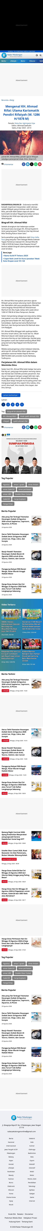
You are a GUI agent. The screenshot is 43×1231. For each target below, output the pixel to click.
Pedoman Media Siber (13, 1218)
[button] (4, 61)
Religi (12, 100)
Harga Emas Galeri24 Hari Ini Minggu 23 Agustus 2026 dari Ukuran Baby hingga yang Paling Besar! (15, 874)
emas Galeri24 (8, 489)
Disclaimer (29, 1214)
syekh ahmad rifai (20, 421)
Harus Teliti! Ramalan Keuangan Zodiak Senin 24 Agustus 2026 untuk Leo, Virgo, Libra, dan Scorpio (15, 537)
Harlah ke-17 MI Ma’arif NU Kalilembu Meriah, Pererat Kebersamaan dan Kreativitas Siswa (32, 625)
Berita (3, 61)
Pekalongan (11, 1153)
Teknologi (32, 1186)
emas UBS (7, 494)
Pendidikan (32, 1183)
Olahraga (32, 1149)
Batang (11, 1157)
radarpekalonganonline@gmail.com (21, 1131)
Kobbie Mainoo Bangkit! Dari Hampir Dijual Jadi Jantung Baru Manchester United (31, 656)
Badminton (32, 1153)
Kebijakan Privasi (30, 1218)
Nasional (11, 1142)
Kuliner (32, 1146)
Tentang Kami (27, 1222)
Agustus (6, 484)
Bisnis (23, 61)
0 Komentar (8, 164)
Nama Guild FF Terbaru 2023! (16, 255)
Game (32, 1197)
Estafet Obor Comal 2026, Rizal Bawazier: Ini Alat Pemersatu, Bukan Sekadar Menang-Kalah (14, 852)
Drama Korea (11, 1197)
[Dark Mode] (37, 55)
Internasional (11, 1146)
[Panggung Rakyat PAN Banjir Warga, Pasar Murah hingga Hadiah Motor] (36, 573)
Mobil (32, 1172)
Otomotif (32, 1168)
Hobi (32, 1142)
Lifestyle (13, 61)
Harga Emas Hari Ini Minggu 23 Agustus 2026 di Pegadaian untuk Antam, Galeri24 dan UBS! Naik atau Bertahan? (16, 892)
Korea (11, 1194)
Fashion (11, 1179)
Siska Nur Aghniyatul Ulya (25, 123)
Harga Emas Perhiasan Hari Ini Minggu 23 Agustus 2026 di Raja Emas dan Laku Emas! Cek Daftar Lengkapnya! (15, 942)
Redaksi (20, 1214)
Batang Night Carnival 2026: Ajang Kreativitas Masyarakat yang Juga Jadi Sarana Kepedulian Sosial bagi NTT (14, 835)
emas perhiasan (25, 489)
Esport (32, 1161)
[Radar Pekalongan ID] (11, 55)
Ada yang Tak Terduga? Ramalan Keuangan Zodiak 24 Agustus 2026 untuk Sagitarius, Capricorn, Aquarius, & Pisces (16, 520)
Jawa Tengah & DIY (9, 859)
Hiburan (32, 61)
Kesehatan (11, 1172)
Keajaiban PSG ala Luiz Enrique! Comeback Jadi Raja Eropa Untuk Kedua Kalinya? (10, 655)
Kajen (11, 1161)
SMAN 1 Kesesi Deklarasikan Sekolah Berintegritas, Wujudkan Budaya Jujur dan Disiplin (10, 626)
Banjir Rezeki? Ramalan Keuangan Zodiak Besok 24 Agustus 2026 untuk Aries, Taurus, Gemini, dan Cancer (13, 555)
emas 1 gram (19, 484)
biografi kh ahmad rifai (16, 411)
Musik (11, 1205)
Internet (32, 1201)
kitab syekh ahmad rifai (29, 416)
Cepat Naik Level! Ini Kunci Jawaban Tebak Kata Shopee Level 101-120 (21, 259)
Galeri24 (6, 499)
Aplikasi (32, 1190)
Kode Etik (12, 1214)
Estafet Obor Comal (23, 494)
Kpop (11, 1201)
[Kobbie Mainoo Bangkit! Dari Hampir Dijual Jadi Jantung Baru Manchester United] (32, 644)
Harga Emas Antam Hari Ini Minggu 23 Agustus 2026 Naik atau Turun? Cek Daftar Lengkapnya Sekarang (14, 587)
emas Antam (33, 484)
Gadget (32, 1194)
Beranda (4, 100)
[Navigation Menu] (40, 55)
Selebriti (32, 1138)
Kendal (5, 775)
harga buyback (20, 499)
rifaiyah (6, 421)
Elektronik (11, 1186)
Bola (32, 1157)
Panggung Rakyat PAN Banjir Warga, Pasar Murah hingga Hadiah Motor (14, 571)
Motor (32, 1175)
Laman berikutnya (10, 395)
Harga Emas (8, 504)
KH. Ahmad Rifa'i (9, 416)
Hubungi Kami (14, 1222)
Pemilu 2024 (32, 1179)
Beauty (11, 1175)
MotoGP (32, 1164)
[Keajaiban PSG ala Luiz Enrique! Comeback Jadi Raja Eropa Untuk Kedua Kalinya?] (11, 644)
